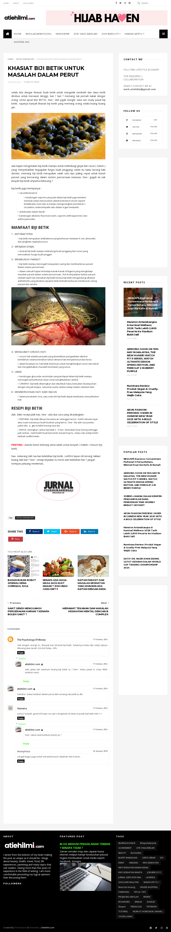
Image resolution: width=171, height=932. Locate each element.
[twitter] (120, 3)
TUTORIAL (123, 911)
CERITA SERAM (148, 857)
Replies (22, 658)
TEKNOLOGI (136, 906)
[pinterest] (130, 3)
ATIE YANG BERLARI (86, 33)
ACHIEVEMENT (125, 848)
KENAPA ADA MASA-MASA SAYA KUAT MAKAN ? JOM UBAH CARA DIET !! (55, 585)
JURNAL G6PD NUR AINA (129, 877)
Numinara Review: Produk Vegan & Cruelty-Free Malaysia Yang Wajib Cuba (142, 547)
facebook (144, 120)
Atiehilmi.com (47, 927)
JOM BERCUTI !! (111, 33)
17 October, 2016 (100, 639)
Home (6, 3)
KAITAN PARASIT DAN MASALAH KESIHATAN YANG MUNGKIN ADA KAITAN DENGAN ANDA (92, 585)
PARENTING (123, 892)
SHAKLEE (151, 901)
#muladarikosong (39, 33)
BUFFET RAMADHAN (127, 857)
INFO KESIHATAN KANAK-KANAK (133, 867)
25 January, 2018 (100, 751)
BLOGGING (136, 853)
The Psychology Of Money (31, 639)
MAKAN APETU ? (134, 33)
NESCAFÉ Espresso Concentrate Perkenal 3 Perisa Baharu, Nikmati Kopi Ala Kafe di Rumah (142, 462)
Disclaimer (28, 3)
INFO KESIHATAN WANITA (130, 872)
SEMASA (138, 901)
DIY (161, 857)
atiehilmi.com (32, 664)
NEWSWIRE (63, 33)
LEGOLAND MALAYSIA (128, 882)
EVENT (121, 862)
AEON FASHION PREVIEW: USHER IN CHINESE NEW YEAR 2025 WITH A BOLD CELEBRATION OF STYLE (143, 516)
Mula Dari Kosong (126, 887)
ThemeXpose (20, 927)
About (16, 3)
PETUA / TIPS (140, 892)
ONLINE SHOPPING (149, 887)
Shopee (122, 906)
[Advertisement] (143, 212)
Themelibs (34, 927)
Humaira (22, 708)
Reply (21, 652)
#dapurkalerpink (148, 843)
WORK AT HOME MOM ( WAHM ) (147, 911)
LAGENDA (150, 877)
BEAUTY (122, 853)
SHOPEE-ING (22, 42)
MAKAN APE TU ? (151, 882)
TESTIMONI (151, 906)
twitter (144, 127)
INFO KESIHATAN (150, 862)
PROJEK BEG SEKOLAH (128, 896)
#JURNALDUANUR (126, 843)
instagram (144, 134)
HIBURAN (133, 862)
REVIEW (146, 896)
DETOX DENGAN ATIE (25, 59)
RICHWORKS (124, 901)
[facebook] (116, 3)
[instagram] (125, 3)
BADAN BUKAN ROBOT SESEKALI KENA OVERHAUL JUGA (22, 583)
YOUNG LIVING (125, 916)
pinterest (144, 140)
